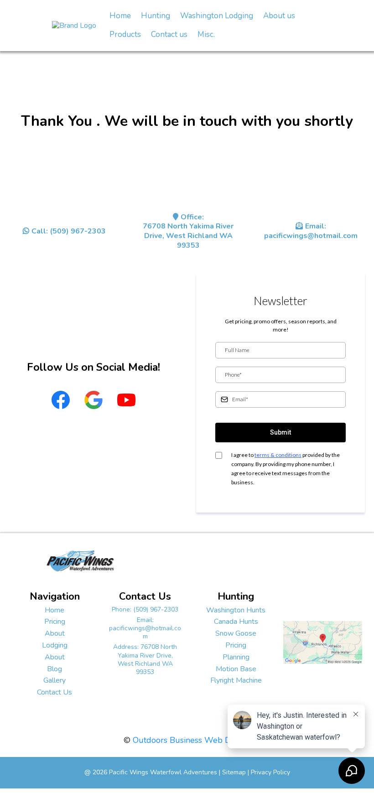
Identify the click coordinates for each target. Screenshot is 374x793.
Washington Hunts (235, 610)
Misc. (206, 34)
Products (125, 34)
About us (279, 15)
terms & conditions (278, 454)
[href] (322, 642)
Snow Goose (235, 633)
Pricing (54, 622)
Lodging (55, 645)
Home (120, 15)
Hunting (155, 15)
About (55, 633)
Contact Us (54, 692)
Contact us (169, 34)
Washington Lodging (216, 15)
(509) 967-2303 (155, 609)
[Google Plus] (93, 400)
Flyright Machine (236, 680)
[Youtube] (126, 400)
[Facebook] (60, 400)
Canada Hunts (236, 622)
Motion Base (236, 669)
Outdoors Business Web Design (191, 740)
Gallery (54, 680)
